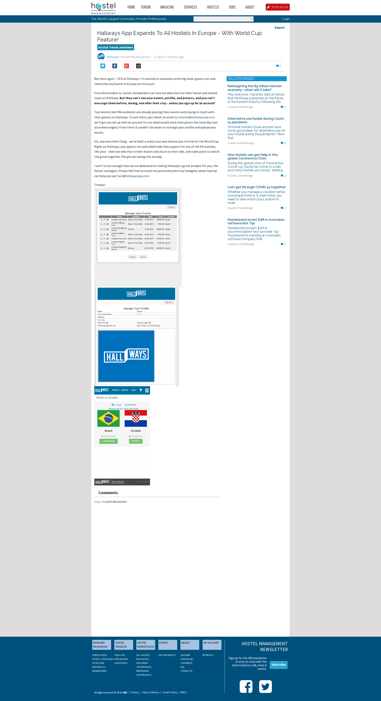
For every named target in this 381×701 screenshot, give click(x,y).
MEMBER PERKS (99, 671)
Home (131, 7)
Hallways (112, 57)
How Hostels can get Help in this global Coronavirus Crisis (253, 156)
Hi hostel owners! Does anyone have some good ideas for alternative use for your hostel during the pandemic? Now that (256, 132)
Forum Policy (170, 692)
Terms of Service (150, 692)
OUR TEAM (185, 655)
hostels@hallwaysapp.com (196, 117)
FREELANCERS (121, 659)
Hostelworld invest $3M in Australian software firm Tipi (256, 221)
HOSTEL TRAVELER (121, 644)
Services (190, 7)
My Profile (208, 655)
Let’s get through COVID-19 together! (257, 187)
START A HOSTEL (99, 655)
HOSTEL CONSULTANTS (103, 659)
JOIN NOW (280, 7)
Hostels (213, 7)
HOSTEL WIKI (98, 663)
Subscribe (279, 664)
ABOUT (185, 642)
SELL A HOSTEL (143, 655)
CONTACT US (186, 671)
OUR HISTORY (186, 659)
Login (286, 18)
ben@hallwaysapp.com (133, 176)
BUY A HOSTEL (142, 659)
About (250, 7)
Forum (145, 7)
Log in (98, 501)
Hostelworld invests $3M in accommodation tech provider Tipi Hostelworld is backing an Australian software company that (254, 233)
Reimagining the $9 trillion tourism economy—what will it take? (255, 88)
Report (280, 27)
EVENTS (163, 642)
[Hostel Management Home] (103, 8)
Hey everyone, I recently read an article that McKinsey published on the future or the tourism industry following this (256, 98)
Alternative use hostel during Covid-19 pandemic (256, 120)
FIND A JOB (119, 655)
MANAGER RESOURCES (100, 644)
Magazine (167, 7)
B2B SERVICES (98, 667)
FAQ (182, 667)
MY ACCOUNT (211, 642)
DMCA (183, 692)
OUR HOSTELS (120, 663)
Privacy (135, 692)
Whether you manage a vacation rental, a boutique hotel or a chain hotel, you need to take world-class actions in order (256, 197)
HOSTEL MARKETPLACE (145, 644)
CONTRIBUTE (186, 663)
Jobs (232, 7)
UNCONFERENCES (166, 655)
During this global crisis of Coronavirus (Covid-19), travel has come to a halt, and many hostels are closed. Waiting (255, 166)
